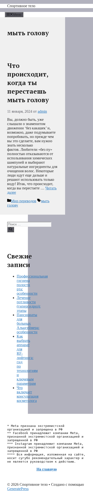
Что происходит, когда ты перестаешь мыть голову (28, 82)
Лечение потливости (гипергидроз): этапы (29, 304)
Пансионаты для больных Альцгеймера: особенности (28, 323)
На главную (46, 469)
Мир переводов (23, 201)
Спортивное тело (21, 6)
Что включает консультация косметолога (27, 394)
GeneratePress (18, 489)
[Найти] (10, 229)
